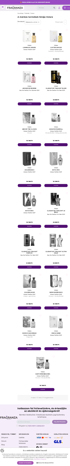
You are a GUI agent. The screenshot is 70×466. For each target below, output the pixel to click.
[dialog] (35, 457)
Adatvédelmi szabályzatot (36, 426)
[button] (45, 463)
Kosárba (29, 63)
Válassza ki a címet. (33, 22)
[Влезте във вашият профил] (59, 7)
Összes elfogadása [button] (25, 463)
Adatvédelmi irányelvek (40, 459)
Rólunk (3, 441)
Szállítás (21, 437)
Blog (3, 445)
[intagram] (41, 447)
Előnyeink (4, 437)
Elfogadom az (31, 426)
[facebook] (37, 447)
